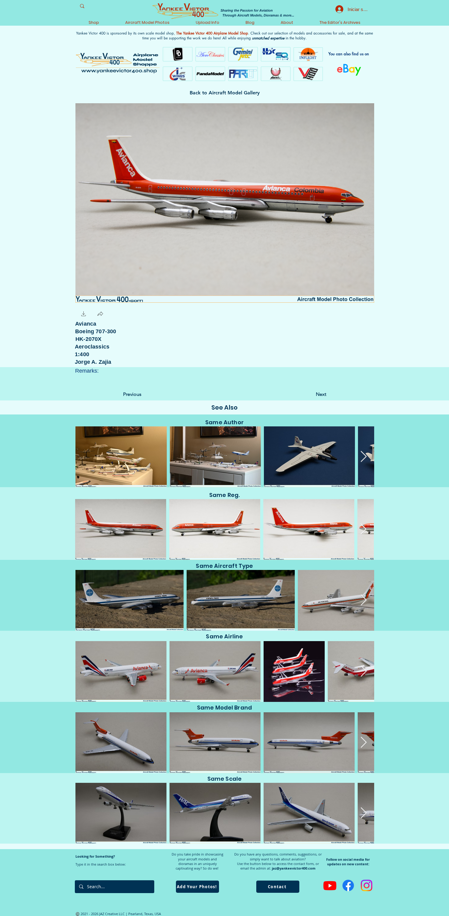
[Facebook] (348, 885)
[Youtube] (330, 885)
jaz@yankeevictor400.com (294, 868)
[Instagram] (366, 885)
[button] (83, 314)
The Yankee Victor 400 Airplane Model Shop (212, 33)
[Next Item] (363, 457)
